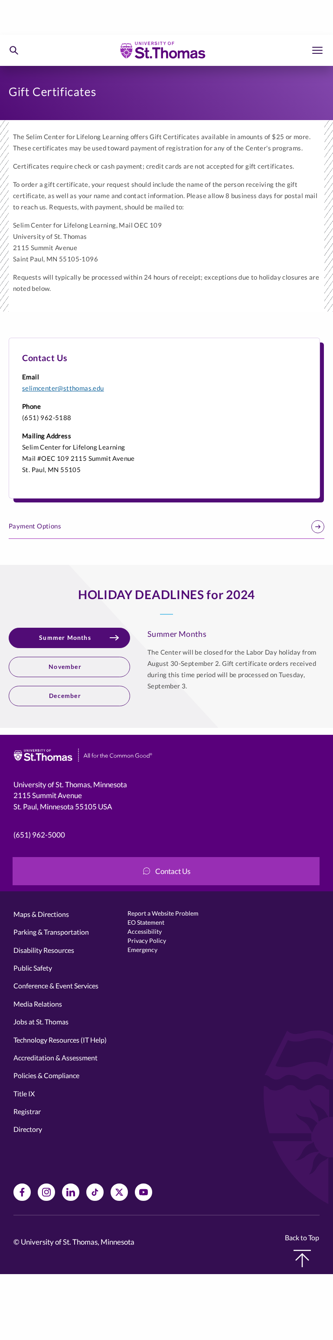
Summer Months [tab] (65, 637)
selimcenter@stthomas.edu (63, 388)
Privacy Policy (146, 940)
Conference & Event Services (55, 985)
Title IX (24, 1093)
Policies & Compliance (46, 1075)
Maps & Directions (41, 914)
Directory (27, 1129)
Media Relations (37, 1004)
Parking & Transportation (51, 932)
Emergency (142, 949)
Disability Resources (43, 950)
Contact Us (172, 871)
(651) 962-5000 (39, 834)
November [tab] (65, 666)
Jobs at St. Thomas (41, 1021)
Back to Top (302, 1237)
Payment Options (35, 526)
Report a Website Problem (163, 913)
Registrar (27, 1111)
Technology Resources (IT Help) (60, 1040)
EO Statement (145, 922)
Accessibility (144, 931)
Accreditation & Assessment (55, 1057)
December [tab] (65, 695)
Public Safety (32, 968)
